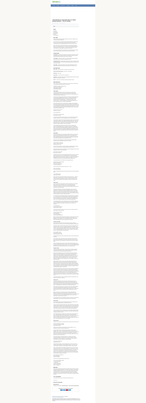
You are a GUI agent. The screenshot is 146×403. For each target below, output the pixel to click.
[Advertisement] (73, 13)
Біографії (58, 5)
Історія (54, 5)
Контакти (53, 397)
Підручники (68, 5)
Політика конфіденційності (59, 397)
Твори (76, 5)
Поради (72, 5)
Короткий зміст (63, 5)
